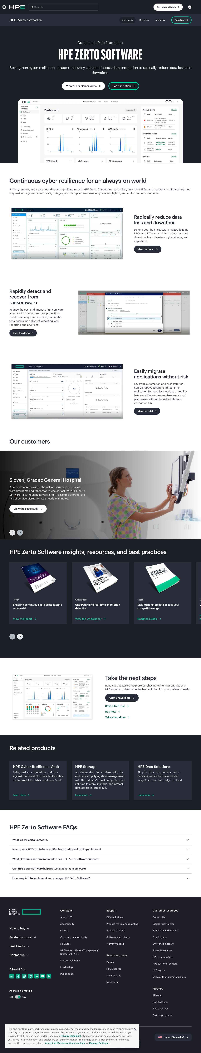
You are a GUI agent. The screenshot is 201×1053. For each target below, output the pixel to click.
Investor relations (70, 960)
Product (20, 937)
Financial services (162, 950)
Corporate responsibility (73, 937)
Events (110, 962)
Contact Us (159, 917)
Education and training (165, 930)
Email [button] (17, 946)
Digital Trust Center (163, 923)
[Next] (20, 637)
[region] (100, 495)
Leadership (66, 967)
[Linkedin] (11, 976)
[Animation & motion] (18, 997)
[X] (18, 976)
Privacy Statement (71, 1036)
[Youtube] (42, 976)
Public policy (67, 973)
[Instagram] (24, 976)
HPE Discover (113, 968)
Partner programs (162, 1015)
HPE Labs (65, 943)
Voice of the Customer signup (169, 976)
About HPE (66, 917)
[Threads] (30, 976)
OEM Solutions (114, 917)
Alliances (158, 995)
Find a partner (160, 1008)
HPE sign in (159, 970)
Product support (115, 930)
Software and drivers (118, 937)
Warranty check (115, 943)
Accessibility (67, 923)
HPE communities (162, 957)
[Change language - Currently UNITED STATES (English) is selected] (189, 6)
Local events (113, 975)
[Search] (32, 7)
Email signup (160, 937)
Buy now (144, 20)
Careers (64, 930)
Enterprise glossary (163, 943)
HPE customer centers (165, 963)
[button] (135, 1029)
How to (17, 928)
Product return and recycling (122, 923)
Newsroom (112, 982)
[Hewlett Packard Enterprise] (17, 7)
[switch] (16, 997)
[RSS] (48, 976)
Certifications (160, 1001)
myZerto (160, 20)
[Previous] (12, 533)
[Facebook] (36, 976)
